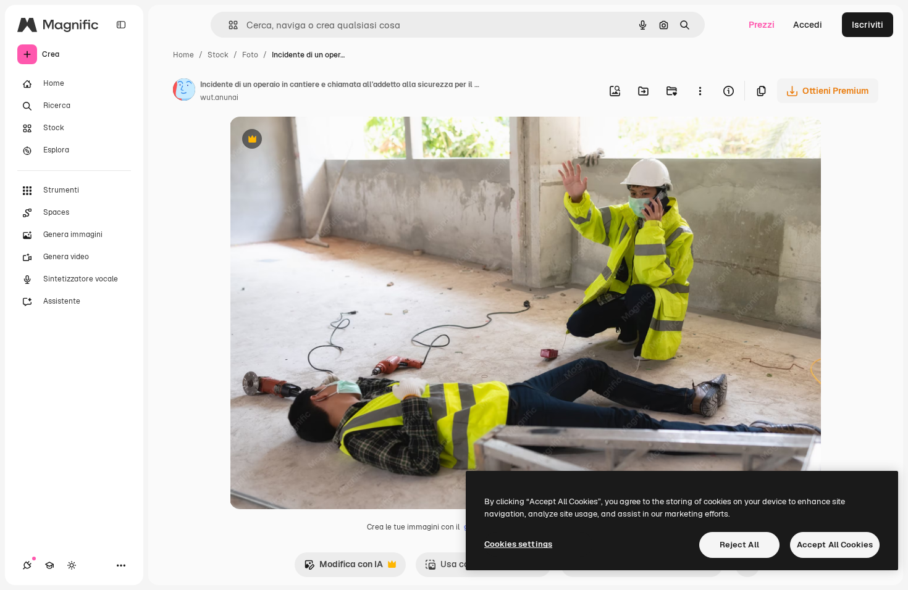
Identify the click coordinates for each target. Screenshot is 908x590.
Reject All (739, 544)
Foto (250, 55)
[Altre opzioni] (699, 90)
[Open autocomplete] (228, 25)
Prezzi (762, 24)
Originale (311, 140)
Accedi (807, 24)
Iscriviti (867, 24)
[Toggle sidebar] (121, 25)
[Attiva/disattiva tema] (72, 565)
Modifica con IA (343, 567)
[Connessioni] (27, 565)
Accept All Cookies (835, 544)
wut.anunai (219, 97)
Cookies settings (518, 544)
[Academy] (49, 565)
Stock (218, 55)
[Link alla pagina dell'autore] (184, 91)
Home (183, 55)
